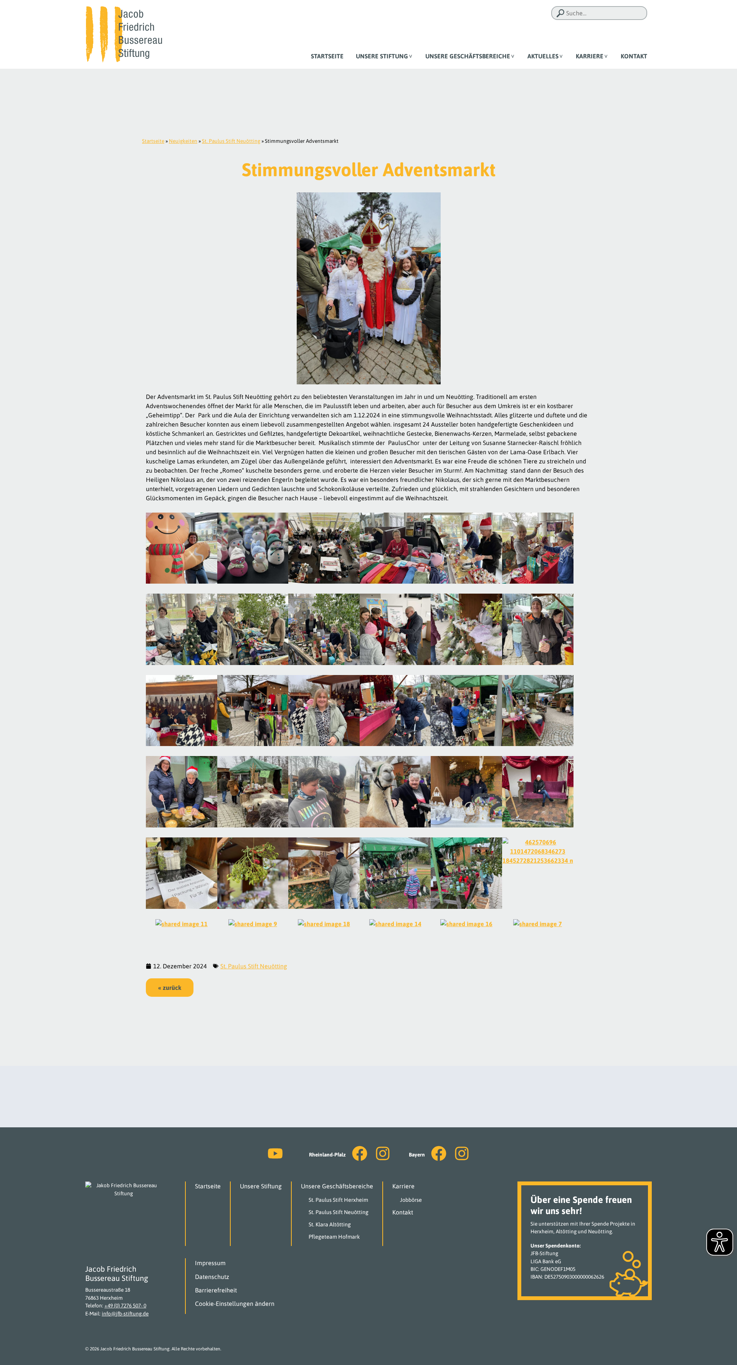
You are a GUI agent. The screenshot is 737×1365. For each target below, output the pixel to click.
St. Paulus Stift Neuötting (231, 141)
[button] (169, 987)
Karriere (589, 56)
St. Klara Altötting (330, 1224)
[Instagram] (382, 1153)
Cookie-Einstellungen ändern (234, 1303)
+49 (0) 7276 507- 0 (125, 1305)
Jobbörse (411, 1200)
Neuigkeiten (183, 141)
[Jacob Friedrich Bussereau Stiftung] (123, 33)
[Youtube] (275, 1153)
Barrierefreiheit (216, 1290)
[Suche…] (560, 13)
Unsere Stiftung (382, 56)
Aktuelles (543, 56)
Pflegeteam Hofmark (334, 1237)
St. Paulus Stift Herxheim (338, 1200)
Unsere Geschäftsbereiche (467, 56)
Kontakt (634, 56)
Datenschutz (212, 1277)
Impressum (210, 1263)
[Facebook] (359, 1153)
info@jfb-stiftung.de (125, 1313)
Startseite (327, 56)
